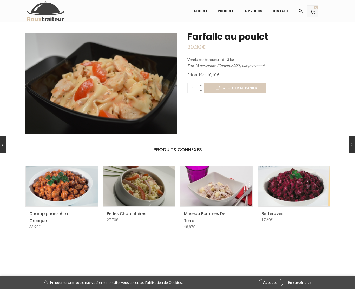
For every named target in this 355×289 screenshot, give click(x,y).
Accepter (271, 282)
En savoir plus (299, 282)
